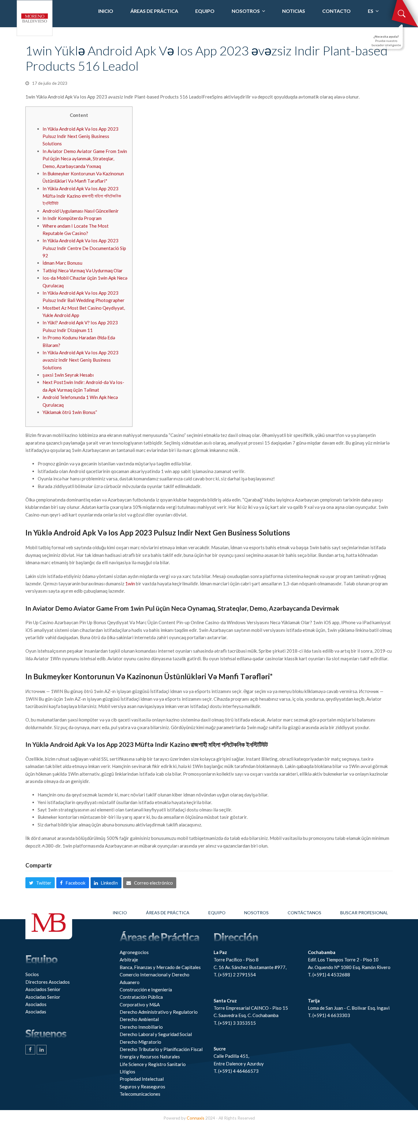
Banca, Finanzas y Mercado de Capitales (160, 967)
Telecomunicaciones (140, 1094)
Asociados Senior (43, 989)
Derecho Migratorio (140, 1042)
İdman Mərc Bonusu (62, 263)
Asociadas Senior (42, 997)
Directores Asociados (47, 982)
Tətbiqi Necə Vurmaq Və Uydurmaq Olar (83, 270)
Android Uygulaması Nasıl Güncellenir (81, 211)
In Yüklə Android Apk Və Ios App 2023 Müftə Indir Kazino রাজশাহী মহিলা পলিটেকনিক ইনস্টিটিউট (82, 196)
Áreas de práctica (167, 912)
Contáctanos (304, 912)
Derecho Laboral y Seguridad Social (156, 1034)
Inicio (120, 912)
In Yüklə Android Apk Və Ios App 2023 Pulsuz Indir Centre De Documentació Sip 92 (84, 248)
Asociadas (35, 1011)
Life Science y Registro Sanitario (153, 1064)
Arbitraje (129, 959)
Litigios (127, 1071)
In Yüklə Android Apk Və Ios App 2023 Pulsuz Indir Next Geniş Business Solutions (80, 136)
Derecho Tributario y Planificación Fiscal (161, 1049)
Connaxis (195, 1117)
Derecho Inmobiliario (141, 1027)
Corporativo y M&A (140, 1004)
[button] (40, 882)
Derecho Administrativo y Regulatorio (159, 1012)
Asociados (36, 1004)
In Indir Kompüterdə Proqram (72, 218)
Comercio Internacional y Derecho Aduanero (154, 978)
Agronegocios (134, 952)
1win (130, 583)
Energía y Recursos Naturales (150, 1056)
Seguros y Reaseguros (142, 1086)
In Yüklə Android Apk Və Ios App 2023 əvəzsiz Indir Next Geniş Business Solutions (80, 360)
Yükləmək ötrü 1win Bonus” (70, 412)
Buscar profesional (364, 912)
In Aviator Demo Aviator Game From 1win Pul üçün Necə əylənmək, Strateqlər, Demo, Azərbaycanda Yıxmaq (85, 158)
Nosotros (256, 912)
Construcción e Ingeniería (146, 989)
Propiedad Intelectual (142, 1079)
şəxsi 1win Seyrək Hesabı (68, 375)
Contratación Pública (141, 997)
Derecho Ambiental (139, 1019)
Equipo (217, 912)
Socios (32, 974)
